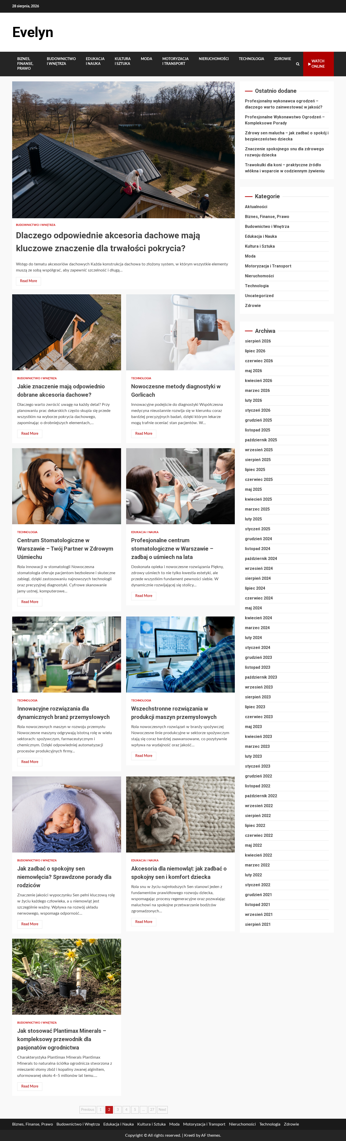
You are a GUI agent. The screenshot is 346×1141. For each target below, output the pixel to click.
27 (152, 1110)
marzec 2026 (257, 390)
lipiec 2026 (255, 351)
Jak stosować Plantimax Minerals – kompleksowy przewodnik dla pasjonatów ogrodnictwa (66, 977)
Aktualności (256, 206)
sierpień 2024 (258, 578)
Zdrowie (282, 59)
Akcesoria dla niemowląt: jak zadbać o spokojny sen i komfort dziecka (180, 814)
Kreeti (189, 1135)
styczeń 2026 (257, 410)
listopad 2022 (257, 786)
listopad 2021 (257, 904)
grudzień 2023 (258, 657)
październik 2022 (261, 795)
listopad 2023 (257, 667)
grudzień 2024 (258, 538)
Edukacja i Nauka (95, 61)
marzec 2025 (257, 509)
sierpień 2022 (258, 815)
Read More (28, 281)
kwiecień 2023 (258, 736)
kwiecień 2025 (258, 499)
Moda (146, 59)
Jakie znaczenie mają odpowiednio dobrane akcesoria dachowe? (66, 332)
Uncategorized (259, 295)
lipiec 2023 (255, 706)
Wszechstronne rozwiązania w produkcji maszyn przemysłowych (180, 655)
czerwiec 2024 (259, 598)
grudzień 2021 (258, 894)
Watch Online (318, 64)
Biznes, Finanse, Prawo (25, 63)
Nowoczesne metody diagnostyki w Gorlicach (180, 332)
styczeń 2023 (257, 766)
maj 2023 (253, 726)
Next (162, 1110)
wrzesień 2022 (259, 805)
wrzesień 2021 (259, 914)
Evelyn (32, 32)
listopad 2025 (257, 430)
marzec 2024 (257, 627)
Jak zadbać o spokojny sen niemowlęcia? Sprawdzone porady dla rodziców (66, 814)
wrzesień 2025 (259, 449)
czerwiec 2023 (259, 716)
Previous (87, 1110)
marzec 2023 (257, 746)
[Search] (297, 64)
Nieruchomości (214, 59)
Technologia (251, 59)
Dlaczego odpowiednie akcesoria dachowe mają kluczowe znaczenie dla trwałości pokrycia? (123, 149)
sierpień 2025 (258, 459)
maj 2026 (253, 370)
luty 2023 (253, 756)
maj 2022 (253, 845)
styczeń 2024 (257, 647)
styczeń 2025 (257, 529)
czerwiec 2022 (259, 835)
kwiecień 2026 (258, 380)
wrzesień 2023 (259, 687)
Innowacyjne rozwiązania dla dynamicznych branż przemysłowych (66, 655)
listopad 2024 (257, 548)
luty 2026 (253, 400)
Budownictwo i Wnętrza (61, 61)
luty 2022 (253, 875)
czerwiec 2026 (259, 360)
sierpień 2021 (258, 924)
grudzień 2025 (258, 420)
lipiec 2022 (255, 825)
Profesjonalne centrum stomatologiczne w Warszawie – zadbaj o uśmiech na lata (180, 486)
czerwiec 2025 (259, 479)
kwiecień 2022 (258, 855)
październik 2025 (261, 440)
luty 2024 (253, 637)
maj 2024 (253, 608)
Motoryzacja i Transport (175, 61)
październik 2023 (261, 677)
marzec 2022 (257, 865)
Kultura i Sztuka (123, 61)
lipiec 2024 (255, 588)
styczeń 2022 (257, 884)
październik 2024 (261, 558)
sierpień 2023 (258, 697)
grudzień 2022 (258, 776)
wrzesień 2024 (259, 568)
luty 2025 (253, 519)
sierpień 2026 (258, 341)
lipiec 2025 (255, 469)
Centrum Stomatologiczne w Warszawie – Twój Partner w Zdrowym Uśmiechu (66, 486)
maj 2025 (253, 489)
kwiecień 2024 (258, 617)
